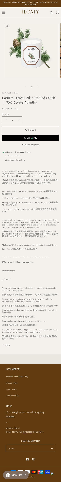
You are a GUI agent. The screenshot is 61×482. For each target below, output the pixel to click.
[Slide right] (38, 87)
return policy (11, 389)
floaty (33, 477)
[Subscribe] (52, 448)
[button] (3, 12)
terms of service (12, 395)
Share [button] (7, 345)
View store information (15, 160)
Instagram (27, 431)
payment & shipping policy (17, 376)
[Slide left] (25, 87)
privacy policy (11, 383)
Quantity (5, 114)
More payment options (30, 145)
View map (10, 416)
